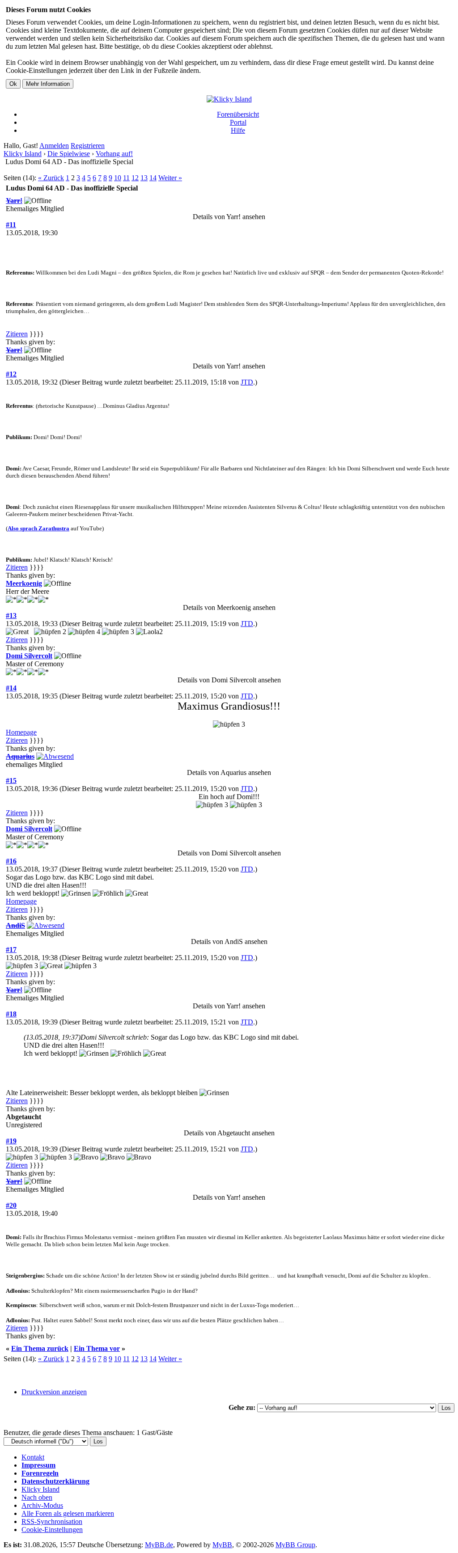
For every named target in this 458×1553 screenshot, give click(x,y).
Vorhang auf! (114, 153)
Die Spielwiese (68, 153)
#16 (11, 861)
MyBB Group (295, 1545)
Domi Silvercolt (29, 656)
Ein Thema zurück (39, 1348)
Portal (238, 122)
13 (144, 178)
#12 (11, 374)
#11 (11, 225)
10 (117, 178)
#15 (11, 780)
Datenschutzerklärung (55, 1481)
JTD (247, 382)
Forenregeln (40, 1473)
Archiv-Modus (42, 1505)
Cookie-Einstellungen (52, 1529)
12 (135, 178)
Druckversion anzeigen (54, 1392)
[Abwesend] (55, 756)
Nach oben (36, 1497)
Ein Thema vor (97, 1348)
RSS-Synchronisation (51, 1521)
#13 (11, 615)
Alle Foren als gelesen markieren (67, 1513)
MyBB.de (159, 1545)
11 (126, 178)
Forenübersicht (238, 114)
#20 (11, 1205)
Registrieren (88, 145)
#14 (11, 688)
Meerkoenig (24, 583)
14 (153, 178)
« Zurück (51, 178)
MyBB (222, 1545)
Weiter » (170, 178)
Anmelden (54, 145)
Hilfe (238, 130)
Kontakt (32, 1457)
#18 (11, 1014)
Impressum (38, 1465)
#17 (11, 949)
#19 (11, 1141)
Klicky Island (23, 153)
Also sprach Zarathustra (38, 528)
